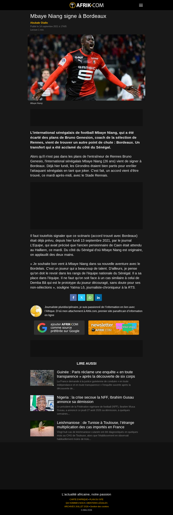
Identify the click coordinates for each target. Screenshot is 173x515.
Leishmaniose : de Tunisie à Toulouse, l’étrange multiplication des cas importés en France (95, 425)
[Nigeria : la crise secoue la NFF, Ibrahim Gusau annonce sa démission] (42, 403)
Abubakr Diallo (39, 22)
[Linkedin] (98, 297)
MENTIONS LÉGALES (97, 503)
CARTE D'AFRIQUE (79, 499)
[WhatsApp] (90, 297)
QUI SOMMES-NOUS (75, 503)
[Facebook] (73, 297)
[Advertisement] (86, 117)
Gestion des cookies (99, 506)
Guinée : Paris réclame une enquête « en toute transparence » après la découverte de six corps (96, 374)
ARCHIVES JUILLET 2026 (76, 506)
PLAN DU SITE (96, 499)
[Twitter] (81, 297)
